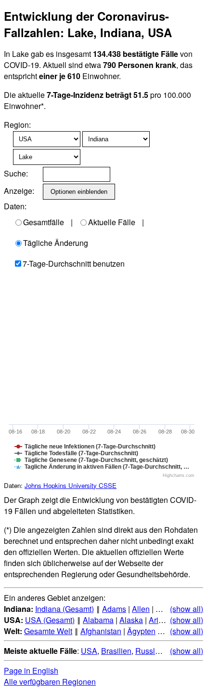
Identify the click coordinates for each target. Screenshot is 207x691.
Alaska (131, 619)
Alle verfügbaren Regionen (50, 681)
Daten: (15, 206)
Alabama (98, 619)
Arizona (162, 619)
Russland (151, 650)
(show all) (186, 608)
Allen (141, 608)
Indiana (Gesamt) (64, 608)
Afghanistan (100, 631)
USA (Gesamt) (50, 619)
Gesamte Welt (48, 631)
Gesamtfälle (43, 222)
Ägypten (141, 631)
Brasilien (116, 650)
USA (89, 650)
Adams (114, 608)
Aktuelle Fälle (111, 222)
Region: (17, 124)
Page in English (31, 670)
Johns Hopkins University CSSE (70, 485)
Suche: (16, 173)
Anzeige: (18, 190)
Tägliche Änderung (55, 242)
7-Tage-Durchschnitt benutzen (74, 263)
